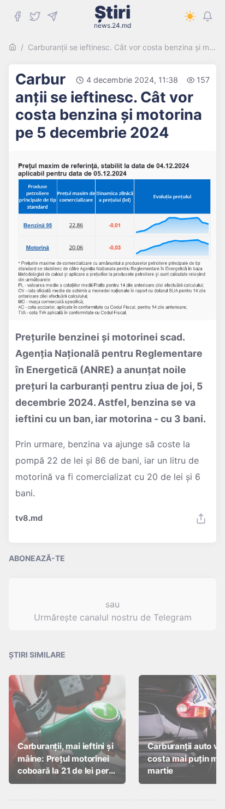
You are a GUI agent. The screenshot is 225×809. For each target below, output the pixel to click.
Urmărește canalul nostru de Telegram (113, 617)
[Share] (201, 518)
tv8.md (29, 518)
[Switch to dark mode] (190, 16)
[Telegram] (52, 16)
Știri (112, 16)
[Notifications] (207, 16)
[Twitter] (35, 16)
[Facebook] (17, 16)
